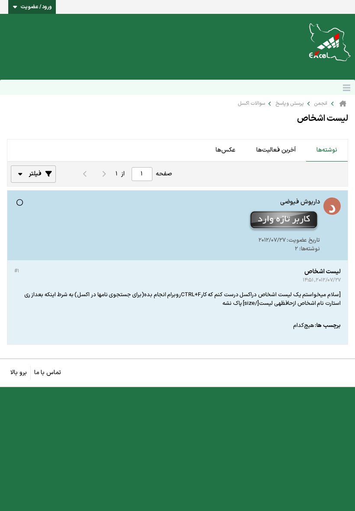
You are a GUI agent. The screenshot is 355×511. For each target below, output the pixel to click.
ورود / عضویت (36, 7)
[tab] (327, 150)
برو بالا (18, 372)
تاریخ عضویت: (303, 240)
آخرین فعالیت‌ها (276, 150)
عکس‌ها (226, 150)
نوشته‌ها (326, 150)
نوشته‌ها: (309, 249)
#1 (16, 271)
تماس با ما (47, 372)
